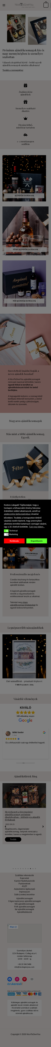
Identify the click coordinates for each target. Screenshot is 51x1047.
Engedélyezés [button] (37, 541)
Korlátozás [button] (14, 541)
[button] (6, 530)
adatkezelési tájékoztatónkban (17, 514)
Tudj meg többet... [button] (37, 527)
